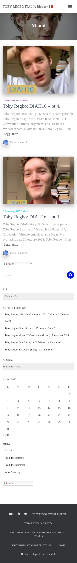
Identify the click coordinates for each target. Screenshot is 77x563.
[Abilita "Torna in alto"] (69, 555)
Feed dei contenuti (14, 457)
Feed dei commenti (15, 465)
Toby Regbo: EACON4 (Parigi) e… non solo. (29, 349)
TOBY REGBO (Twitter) (25, 514)
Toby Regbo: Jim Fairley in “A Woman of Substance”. (33, 342)
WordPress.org (12, 472)
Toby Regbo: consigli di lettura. (32, 545)
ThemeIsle (50, 554)
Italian (10, 263)
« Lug (6, 434)
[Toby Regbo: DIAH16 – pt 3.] (38, 180)
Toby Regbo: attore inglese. (50, 514)
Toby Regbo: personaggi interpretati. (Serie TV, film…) (38, 534)
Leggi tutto (11, 134)
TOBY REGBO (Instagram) (18, 514)
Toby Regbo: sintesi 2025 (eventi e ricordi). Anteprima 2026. (37, 335)
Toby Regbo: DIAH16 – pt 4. (31, 106)
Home (61, 545)
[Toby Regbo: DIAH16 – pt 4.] (38, 69)
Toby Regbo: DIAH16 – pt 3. (31, 216)
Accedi (8, 450)
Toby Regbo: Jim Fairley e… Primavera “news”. (30, 328)
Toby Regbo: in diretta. (38, 523)
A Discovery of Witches (15, 100)
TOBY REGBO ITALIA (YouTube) (10, 514)
